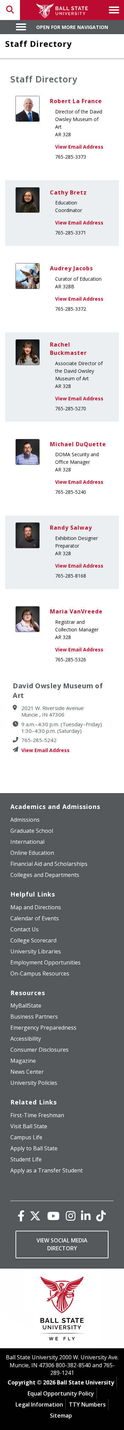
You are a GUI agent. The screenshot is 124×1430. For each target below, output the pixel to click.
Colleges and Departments (44, 875)
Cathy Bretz (68, 192)
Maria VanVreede (76, 611)
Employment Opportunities (45, 962)
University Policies (33, 1083)
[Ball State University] (62, 1310)
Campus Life (26, 1137)
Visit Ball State (28, 1126)
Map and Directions (35, 907)
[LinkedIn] (86, 1215)
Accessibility (25, 1038)
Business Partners (34, 1016)
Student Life (26, 1159)
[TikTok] (101, 1215)
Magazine (23, 1060)
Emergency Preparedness (43, 1027)
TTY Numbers (87, 1404)
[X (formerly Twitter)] (35, 1215)
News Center (27, 1072)
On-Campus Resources (39, 973)
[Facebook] (21, 1215)
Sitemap (61, 1415)
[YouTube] (53, 1215)
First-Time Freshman (37, 1115)
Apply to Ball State (34, 1148)
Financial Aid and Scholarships (48, 864)
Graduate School (31, 830)
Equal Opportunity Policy (61, 1393)
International (27, 842)
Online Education (32, 853)
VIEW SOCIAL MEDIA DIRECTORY (62, 1244)
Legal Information (39, 1404)
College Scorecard (33, 940)
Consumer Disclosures (39, 1049)
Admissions (25, 819)
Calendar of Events (34, 918)
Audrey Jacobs (71, 268)
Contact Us (24, 929)
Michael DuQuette (78, 444)
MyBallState (25, 1005)
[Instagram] (70, 1215)
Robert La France (76, 101)
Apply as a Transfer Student (46, 1170)
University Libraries (35, 951)
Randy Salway (71, 527)
